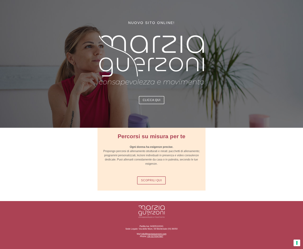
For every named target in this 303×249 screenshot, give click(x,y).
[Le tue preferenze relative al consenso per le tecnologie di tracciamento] (297, 243)
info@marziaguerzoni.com (153, 234)
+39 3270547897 (155, 236)
